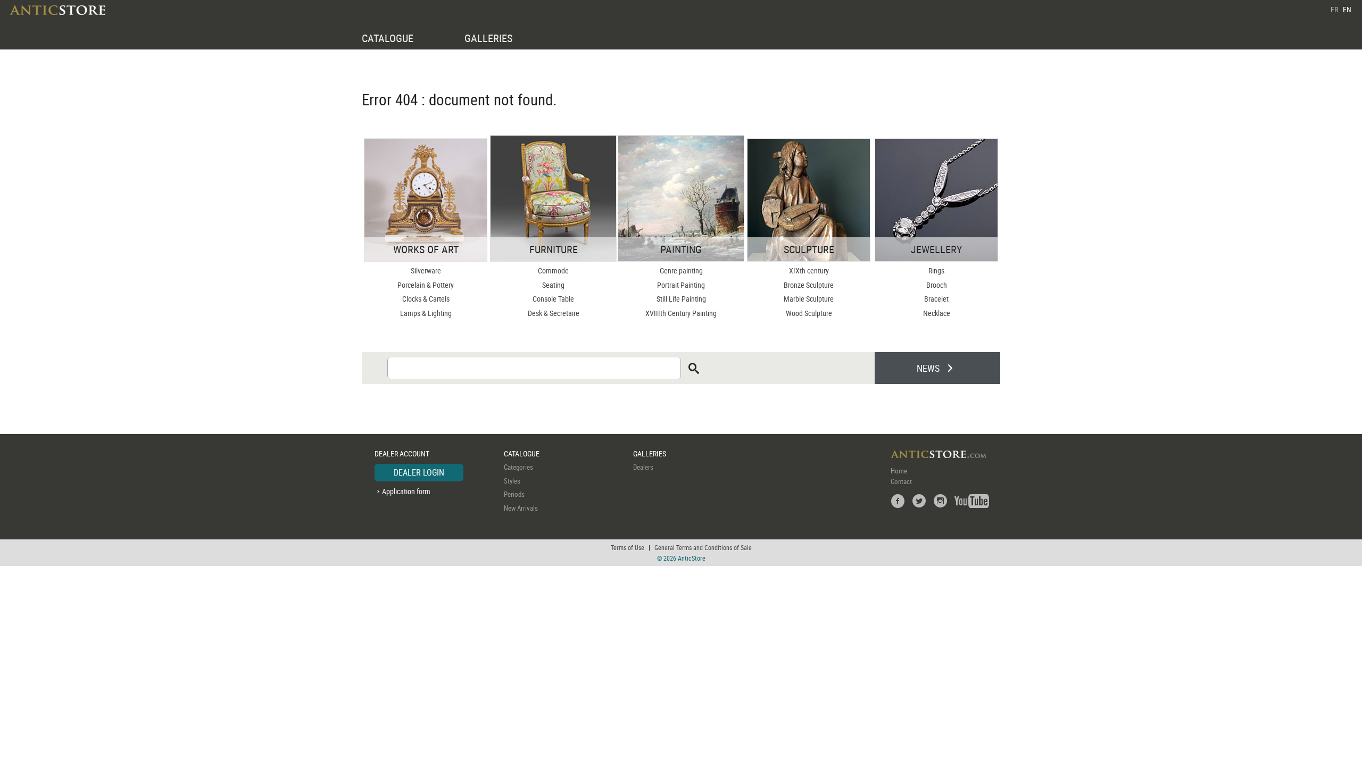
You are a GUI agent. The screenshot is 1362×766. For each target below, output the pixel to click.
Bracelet (936, 299)
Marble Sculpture (809, 299)
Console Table (553, 299)
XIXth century (809, 270)
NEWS (928, 368)
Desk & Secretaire (553, 313)
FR (1334, 9)
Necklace (936, 313)
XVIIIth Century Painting (681, 313)
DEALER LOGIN (419, 472)
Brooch (936, 285)
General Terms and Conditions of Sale (703, 547)
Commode (553, 270)
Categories (518, 467)
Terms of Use (627, 547)
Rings (936, 270)
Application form (406, 491)
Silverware (426, 270)
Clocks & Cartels (426, 299)
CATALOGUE (387, 38)
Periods (514, 494)
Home (899, 471)
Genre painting (681, 270)
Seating (553, 285)
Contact (901, 481)
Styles (512, 481)
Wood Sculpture (809, 313)
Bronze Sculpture (809, 285)
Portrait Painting (681, 285)
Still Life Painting (681, 299)
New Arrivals (521, 508)
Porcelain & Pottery (425, 285)
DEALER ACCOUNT (402, 453)
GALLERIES (488, 38)
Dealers (643, 467)
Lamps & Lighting (426, 313)
